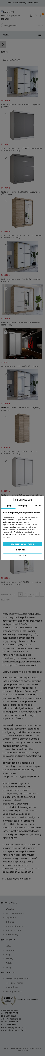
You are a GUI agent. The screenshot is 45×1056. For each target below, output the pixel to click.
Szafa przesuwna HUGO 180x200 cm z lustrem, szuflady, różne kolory (21, 583)
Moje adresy (12, 987)
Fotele (9, 963)
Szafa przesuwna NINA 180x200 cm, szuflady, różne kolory (20, 193)
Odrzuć (22, 556)
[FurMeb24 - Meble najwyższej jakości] (11, 15)
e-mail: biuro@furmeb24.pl (13, 1030)
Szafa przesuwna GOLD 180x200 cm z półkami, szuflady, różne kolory (21, 149)
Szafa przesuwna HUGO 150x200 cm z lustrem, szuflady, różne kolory (21, 236)
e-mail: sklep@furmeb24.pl (13, 1027)
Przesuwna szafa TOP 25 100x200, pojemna (20, 366)
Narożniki (10, 950)
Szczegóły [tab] (22, 505)
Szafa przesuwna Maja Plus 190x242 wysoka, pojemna (20, 105)
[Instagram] (25, 1039)
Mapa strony (12, 934)
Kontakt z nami (13, 930)
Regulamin (11, 917)
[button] (6, 70)
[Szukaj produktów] (39, 25)
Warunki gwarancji (15, 913)
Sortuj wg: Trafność (11, 60)
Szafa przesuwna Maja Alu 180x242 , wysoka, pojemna (20, 409)
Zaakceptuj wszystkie (22, 544)
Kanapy (9, 959)
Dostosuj (21, 550)
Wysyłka (10, 909)
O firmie (10, 922)
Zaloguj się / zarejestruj (17, 978)
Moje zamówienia (14, 983)
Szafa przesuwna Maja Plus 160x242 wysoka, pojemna (20, 280)
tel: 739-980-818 (8, 1024)
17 (37, 594)
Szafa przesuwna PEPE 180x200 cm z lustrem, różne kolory (20, 323)
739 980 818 (33, 3)
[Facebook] (19, 1039)
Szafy (8, 967)
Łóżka (8, 946)
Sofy (8, 954)
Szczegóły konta (14, 991)
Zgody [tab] (8, 505)
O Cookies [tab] (36, 505)
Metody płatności (14, 926)
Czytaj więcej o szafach (18, 878)
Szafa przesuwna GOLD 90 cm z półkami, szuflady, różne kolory (19, 452)
